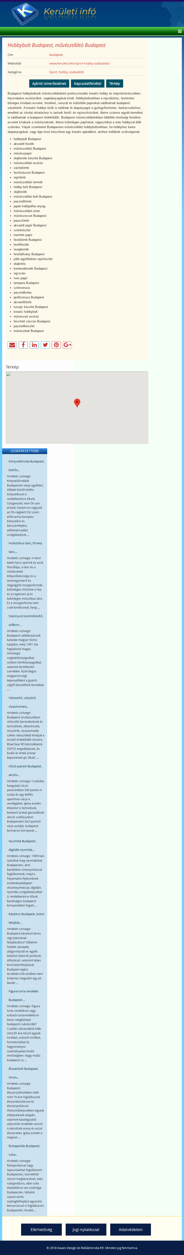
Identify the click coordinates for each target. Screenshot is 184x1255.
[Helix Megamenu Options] (179, 31)
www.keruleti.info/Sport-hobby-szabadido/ (79, 63)
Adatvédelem (131, 1229)
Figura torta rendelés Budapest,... (23, 995)
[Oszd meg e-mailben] (12, 345)
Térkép (114, 83)
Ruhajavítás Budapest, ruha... (24, 1150)
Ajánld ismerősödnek (49, 83)
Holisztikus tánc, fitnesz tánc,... (25, 547)
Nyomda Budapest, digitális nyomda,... (22, 845)
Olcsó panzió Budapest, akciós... (25, 770)
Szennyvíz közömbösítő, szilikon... (26, 620)
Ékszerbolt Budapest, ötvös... (24, 1072)
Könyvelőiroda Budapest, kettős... (27, 465)
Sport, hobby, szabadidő (66, 72)
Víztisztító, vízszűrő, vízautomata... (22, 702)
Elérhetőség (41, 1229)
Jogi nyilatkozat (86, 1229)
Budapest (56, 55)
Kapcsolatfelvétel (87, 83)
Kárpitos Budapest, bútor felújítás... (27, 918)
